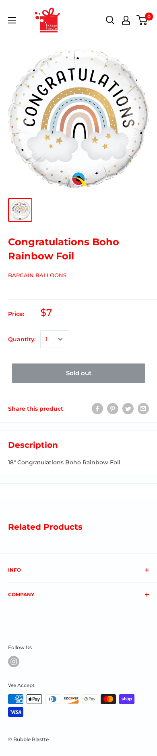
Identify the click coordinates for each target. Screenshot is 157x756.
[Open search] (110, 20)
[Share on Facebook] (97, 408)
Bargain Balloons (37, 275)
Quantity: (21, 339)
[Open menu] (12, 20)
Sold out (78, 373)
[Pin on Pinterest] (112, 408)
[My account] (126, 20)
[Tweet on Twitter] (128, 408)
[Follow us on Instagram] (13, 661)
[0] (142, 20)
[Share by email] (143, 408)
